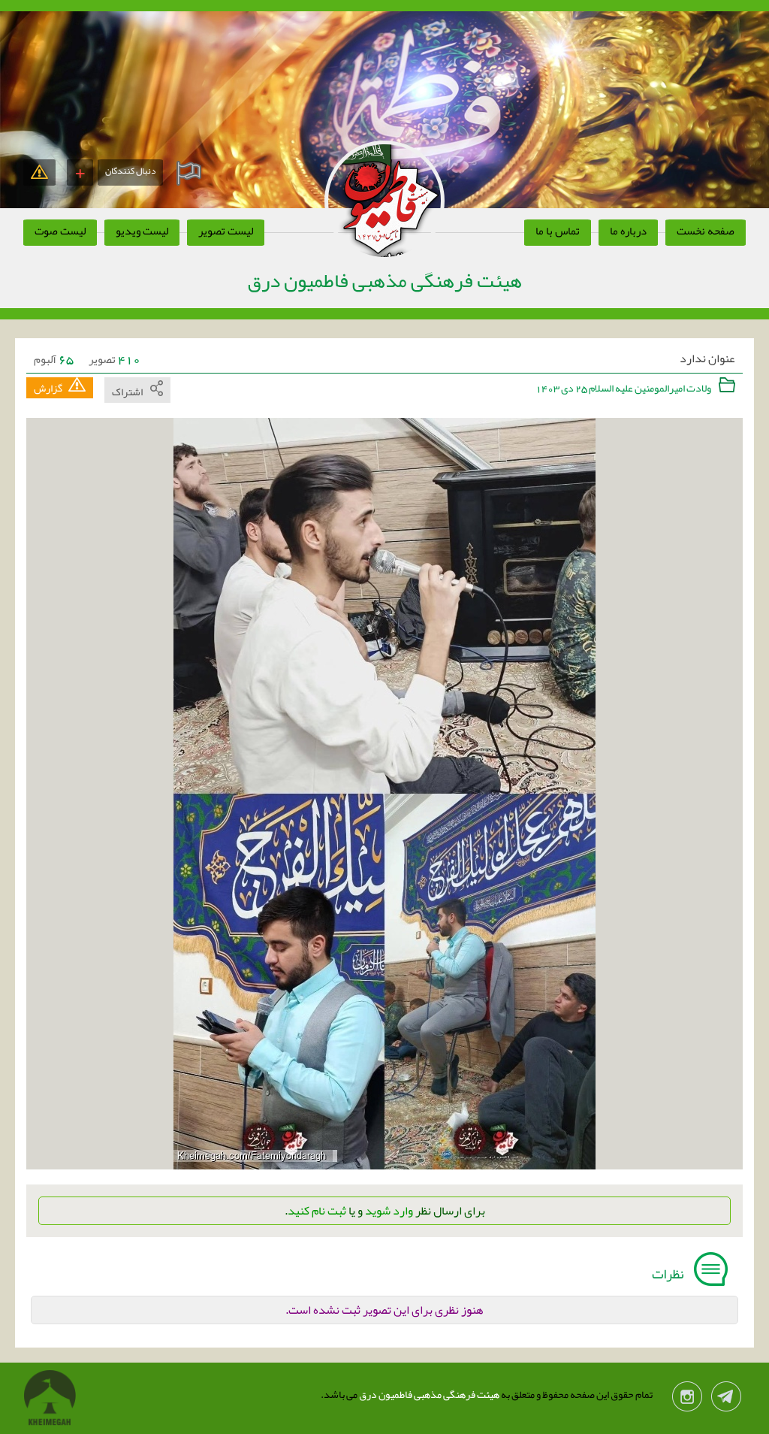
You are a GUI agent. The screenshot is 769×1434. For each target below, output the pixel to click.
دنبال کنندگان (130, 171)
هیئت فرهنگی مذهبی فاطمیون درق (428, 1394)
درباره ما (628, 230)
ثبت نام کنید (317, 1211)
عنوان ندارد (707, 358)
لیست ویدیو (142, 230)
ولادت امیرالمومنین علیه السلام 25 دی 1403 (624, 387)
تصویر (114, 359)
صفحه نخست (705, 230)
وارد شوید (389, 1211)
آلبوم (54, 359)
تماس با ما (557, 230)
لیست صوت (60, 230)
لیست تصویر (225, 230)
